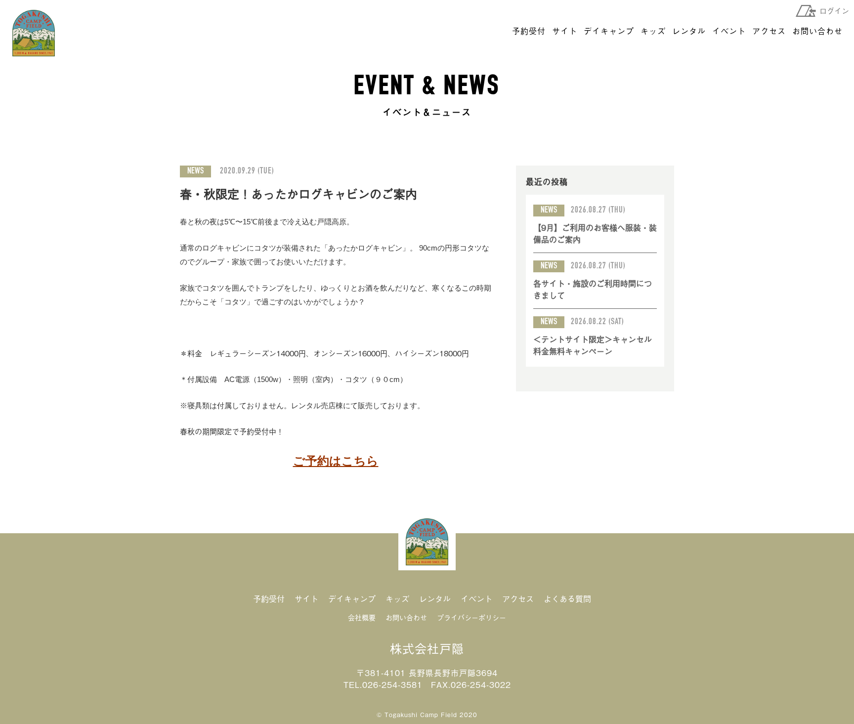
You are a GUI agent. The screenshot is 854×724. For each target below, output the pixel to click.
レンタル (689, 31)
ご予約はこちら (336, 461)
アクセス (769, 31)
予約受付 (529, 31)
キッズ (653, 31)
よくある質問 (567, 598)
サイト (564, 31)
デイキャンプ (609, 31)
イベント (729, 31)
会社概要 (362, 617)
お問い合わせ (817, 31)
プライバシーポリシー (471, 617)
